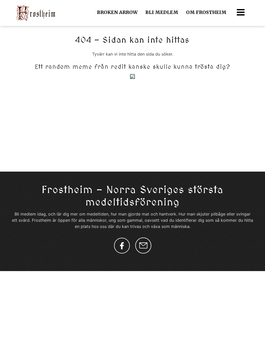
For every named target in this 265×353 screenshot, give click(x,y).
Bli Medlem (161, 12)
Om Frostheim (206, 12)
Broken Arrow (117, 12)
